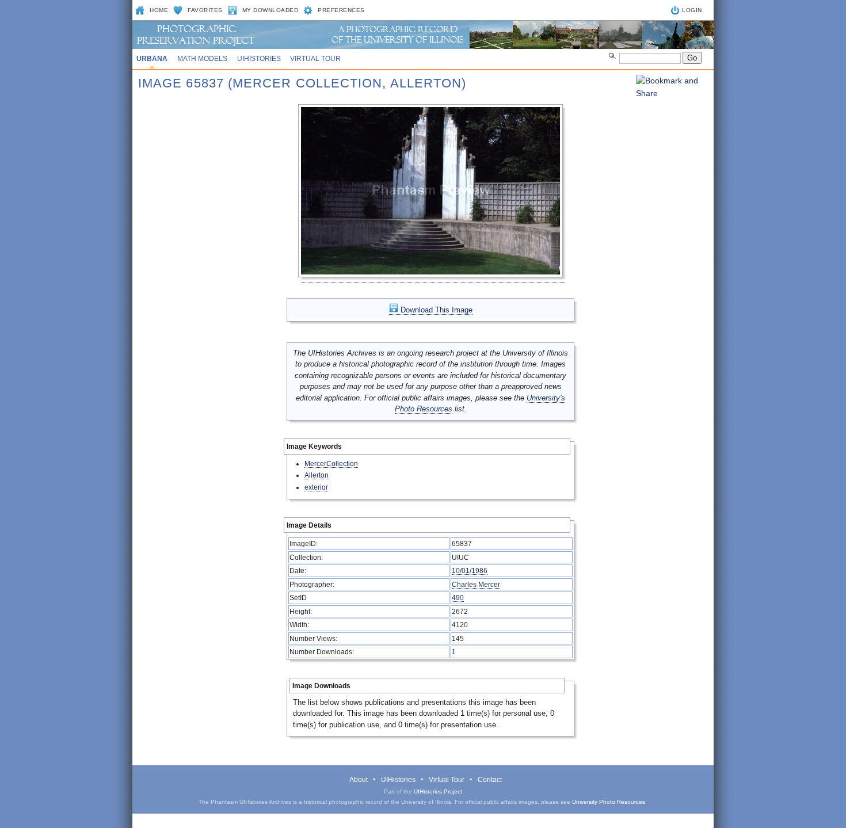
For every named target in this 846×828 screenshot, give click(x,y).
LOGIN (692, 10)
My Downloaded (270, 10)
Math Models (202, 58)
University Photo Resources (608, 802)
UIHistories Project (438, 791)
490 (458, 597)
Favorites (205, 10)
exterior (316, 487)
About (358, 779)
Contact (490, 779)
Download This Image (435, 310)
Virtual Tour (315, 58)
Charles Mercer (476, 584)
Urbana (151, 58)
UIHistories (259, 58)
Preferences (341, 10)
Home (159, 10)
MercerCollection (331, 463)
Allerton (316, 475)
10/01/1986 (469, 570)
